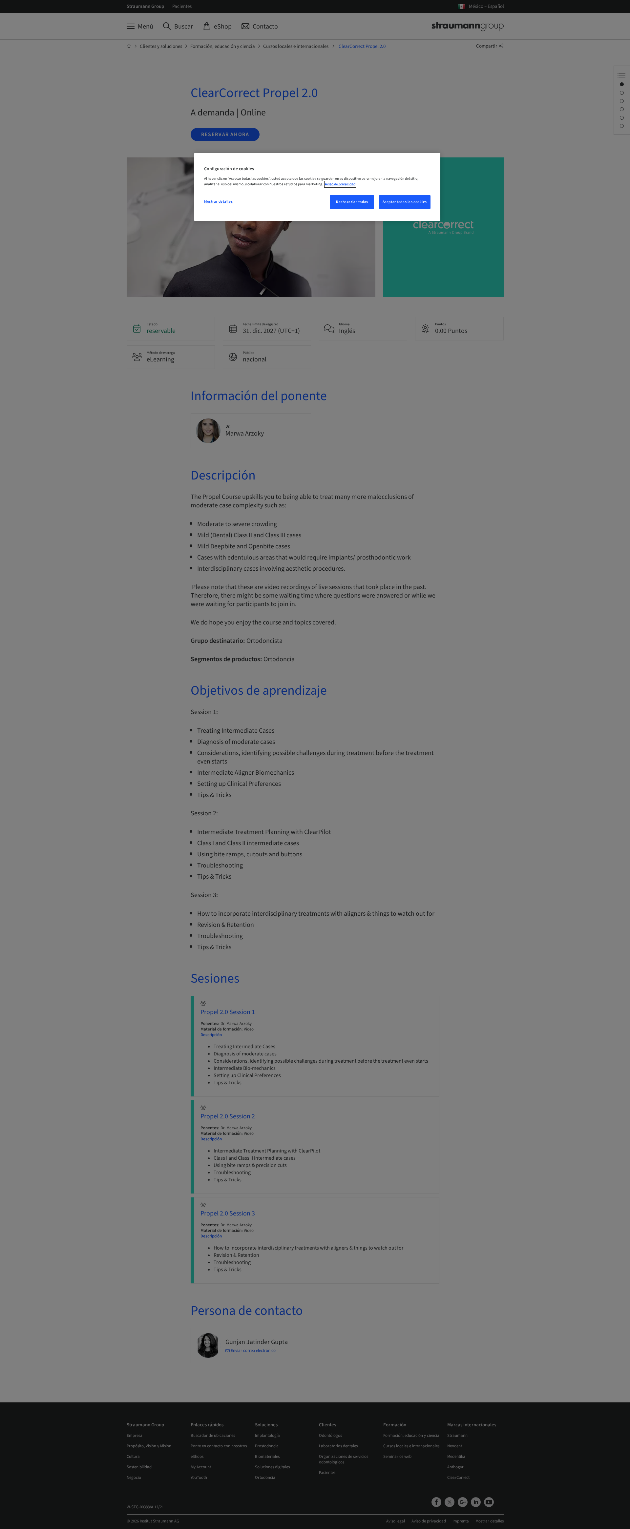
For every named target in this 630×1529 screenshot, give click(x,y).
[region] (317, 187)
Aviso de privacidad (340, 184)
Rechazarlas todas (352, 202)
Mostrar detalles (218, 201)
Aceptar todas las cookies (405, 202)
